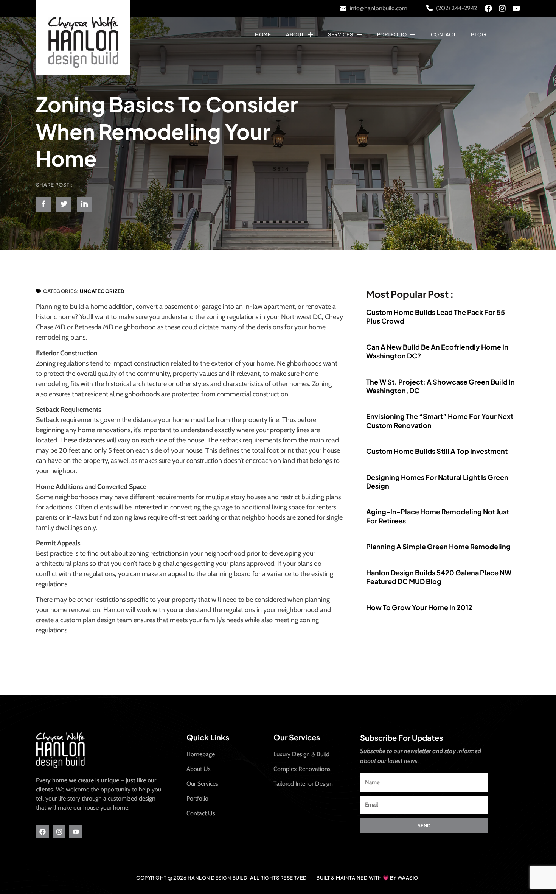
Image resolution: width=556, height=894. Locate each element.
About (295, 34)
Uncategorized (102, 291)
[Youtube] (516, 8)
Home (263, 34)
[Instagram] (502, 8)
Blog (478, 34)
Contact (443, 34)
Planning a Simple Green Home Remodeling (438, 546)
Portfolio (392, 34)
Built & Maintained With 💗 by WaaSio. (368, 878)
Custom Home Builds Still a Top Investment (437, 451)
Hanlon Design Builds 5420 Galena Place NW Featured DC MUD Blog (438, 577)
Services (340, 34)
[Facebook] (488, 8)
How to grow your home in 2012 (419, 607)
